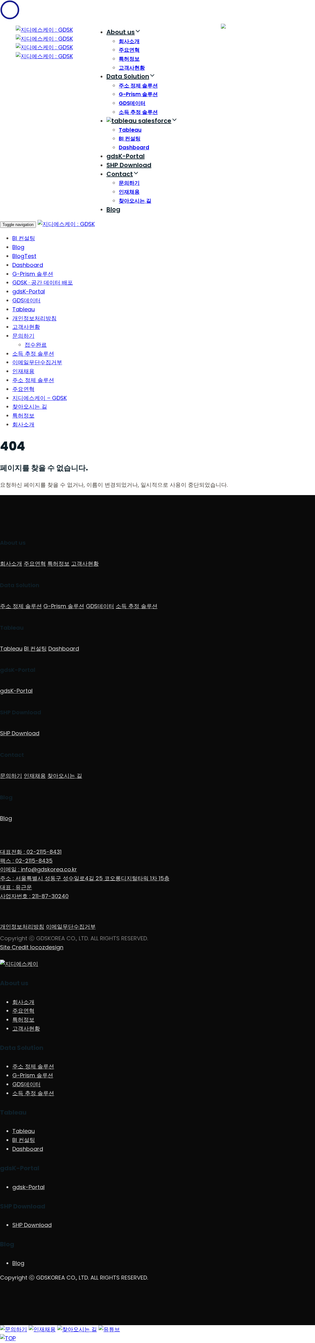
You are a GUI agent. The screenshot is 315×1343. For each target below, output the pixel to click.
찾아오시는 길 (135, 200)
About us (120, 32)
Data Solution (127, 76)
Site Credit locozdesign (31, 947)
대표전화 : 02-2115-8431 (31, 852)
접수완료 (36, 345)
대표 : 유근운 (16, 887)
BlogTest (24, 256)
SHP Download (128, 165)
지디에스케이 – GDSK (39, 398)
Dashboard (134, 147)
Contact (119, 174)
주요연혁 (129, 50)
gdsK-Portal (125, 156)
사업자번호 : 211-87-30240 (34, 896)
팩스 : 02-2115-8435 (26, 861)
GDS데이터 (132, 103)
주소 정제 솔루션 (138, 85)
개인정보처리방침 (34, 318)
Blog (113, 209)
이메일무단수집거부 (37, 362)
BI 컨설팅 (130, 138)
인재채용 (129, 192)
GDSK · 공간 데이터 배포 (42, 282)
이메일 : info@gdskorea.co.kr (38, 869)
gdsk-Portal (28, 1187)
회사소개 (129, 41)
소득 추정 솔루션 (138, 112)
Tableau (130, 130)
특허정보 (129, 59)
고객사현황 (132, 67)
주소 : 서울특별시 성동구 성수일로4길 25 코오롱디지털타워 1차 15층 (84, 878)
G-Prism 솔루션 (138, 94)
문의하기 (129, 183)
